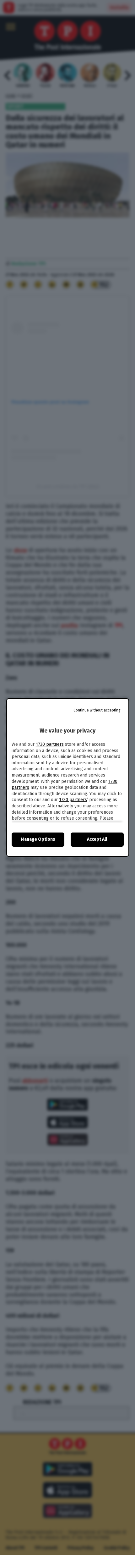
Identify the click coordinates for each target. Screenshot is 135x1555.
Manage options (38, 839)
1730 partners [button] (50, 744)
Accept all (97, 839)
